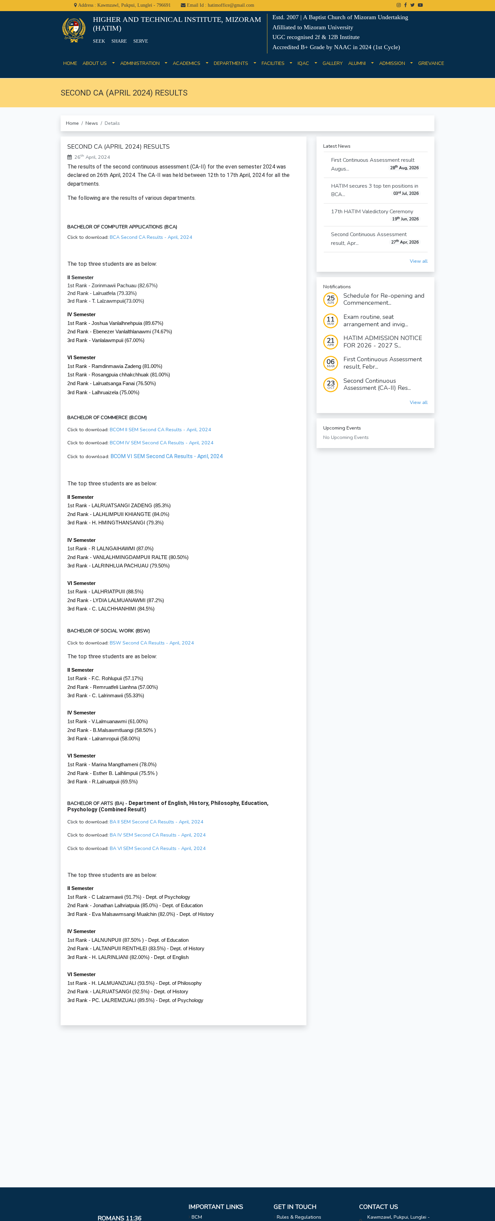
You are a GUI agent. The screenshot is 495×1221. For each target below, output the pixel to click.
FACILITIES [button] (275, 63)
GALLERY (333, 67)
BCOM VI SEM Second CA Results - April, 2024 (166, 456)
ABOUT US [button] (96, 63)
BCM (197, 1217)
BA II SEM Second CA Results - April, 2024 (156, 821)
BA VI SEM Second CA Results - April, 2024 (158, 848)
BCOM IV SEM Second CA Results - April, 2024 (161, 442)
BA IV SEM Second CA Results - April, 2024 (158, 834)
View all (419, 261)
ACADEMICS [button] (188, 63)
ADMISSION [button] (394, 63)
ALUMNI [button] (359, 63)
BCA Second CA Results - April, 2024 (151, 237)
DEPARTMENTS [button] (233, 63)
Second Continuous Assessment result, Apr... (375, 239)
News (92, 123)
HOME (70, 67)
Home (72, 123)
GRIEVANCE (431, 67)
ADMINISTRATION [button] (142, 63)
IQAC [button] (305, 63)
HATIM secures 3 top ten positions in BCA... (375, 190)
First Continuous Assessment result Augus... (375, 164)
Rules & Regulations (299, 1217)
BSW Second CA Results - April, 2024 (152, 642)
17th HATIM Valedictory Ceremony (375, 215)
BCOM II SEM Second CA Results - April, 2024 (160, 429)
